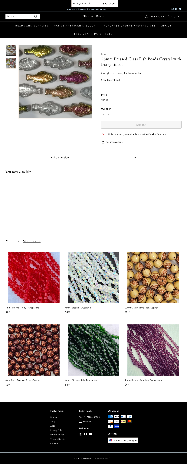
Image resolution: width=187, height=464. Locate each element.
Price (104, 94)
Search (53, 417)
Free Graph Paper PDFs (93, 33)
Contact (54, 443)
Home (103, 54)
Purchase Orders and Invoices (129, 25)
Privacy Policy (57, 430)
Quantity (106, 108)
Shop (52, 421)
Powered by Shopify (102, 458)
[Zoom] (55, 81)
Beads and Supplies (31, 25)
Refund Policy (57, 434)
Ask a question (60, 157)
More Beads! (32, 241)
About (166, 25)
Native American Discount (76, 25)
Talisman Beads (94, 16)
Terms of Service (58, 439)
